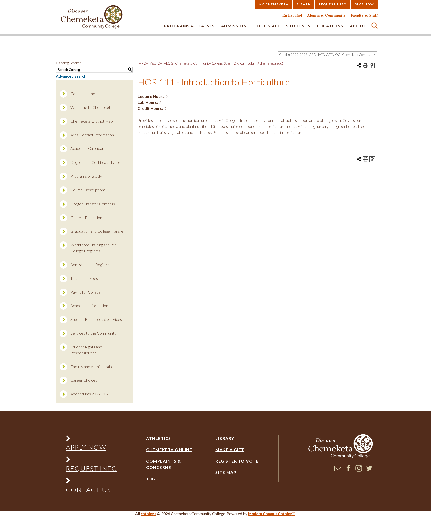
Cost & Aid (266, 25)
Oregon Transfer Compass (92, 203)
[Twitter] (369, 470)
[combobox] (327, 54)
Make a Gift (230, 449)
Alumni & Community (326, 15)
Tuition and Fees (84, 278)
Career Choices (83, 380)
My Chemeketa (274, 4)
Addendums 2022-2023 (90, 393)
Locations (330, 25)
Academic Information (89, 305)
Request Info (333, 4)
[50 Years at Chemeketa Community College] (92, 17)
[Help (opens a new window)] (372, 65)
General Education (86, 217)
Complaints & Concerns (163, 464)
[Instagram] (358, 470)
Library (225, 438)
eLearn (303, 4)
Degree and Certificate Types (95, 162)
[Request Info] (91, 460)
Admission (234, 25)
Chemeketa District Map (91, 121)
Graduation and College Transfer (97, 231)
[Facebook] (348, 470)
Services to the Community (93, 333)
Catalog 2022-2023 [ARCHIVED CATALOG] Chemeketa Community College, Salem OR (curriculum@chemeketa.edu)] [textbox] (328, 55)
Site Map (226, 472)
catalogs (148, 513)
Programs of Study (86, 176)
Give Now (364, 4)
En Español (292, 15)
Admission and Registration (93, 264)
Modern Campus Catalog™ (271, 513)
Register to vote (237, 461)
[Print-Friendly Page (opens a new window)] (365, 65)
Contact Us (88, 490)
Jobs (152, 478)
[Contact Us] (91, 481)
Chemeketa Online (169, 449)
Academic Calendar (87, 148)
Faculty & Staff (364, 15)
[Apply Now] (91, 439)
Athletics (158, 438)
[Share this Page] (359, 65)
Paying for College (85, 292)
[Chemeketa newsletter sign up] (337, 470)
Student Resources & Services (96, 319)
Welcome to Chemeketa (91, 107)
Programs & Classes (189, 25)
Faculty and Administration (92, 366)
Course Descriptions (88, 189)
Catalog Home (82, 93)
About (358, 25)
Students (298, 25)
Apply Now (86, 447)
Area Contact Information (92, 134)
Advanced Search (71, 76)
